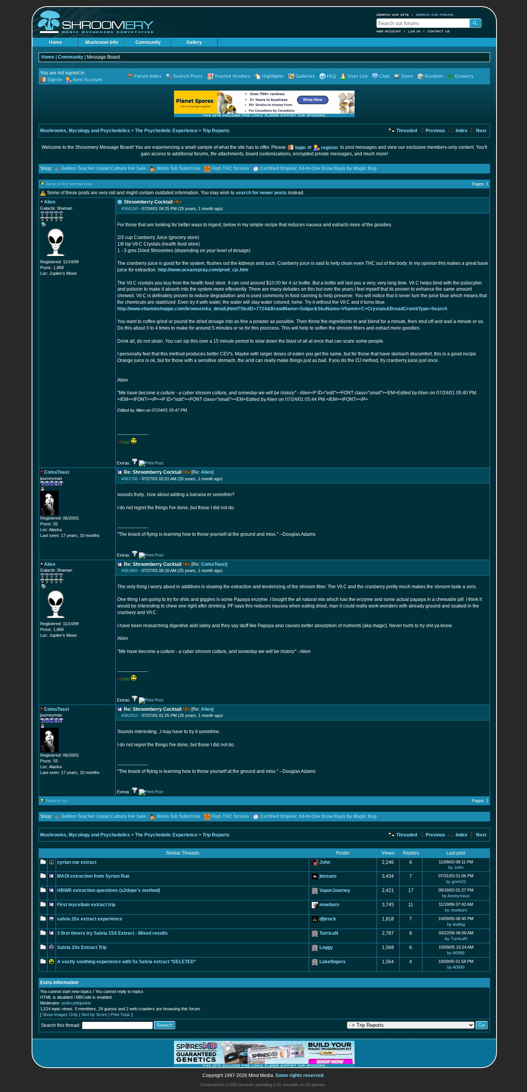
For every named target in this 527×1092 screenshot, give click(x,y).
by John (455, 867)
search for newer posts (261, 192)
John (324, 862)
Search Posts (188, 76)
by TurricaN (456, 938)
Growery (464, 76)
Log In (414, 31)
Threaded (406, 130)
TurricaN (328, 933)
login (300, 147)
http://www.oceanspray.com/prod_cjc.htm (203, 270)
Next (480, 130)
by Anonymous (456, 895)
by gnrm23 (456, 881)
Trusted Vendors (232, 76)
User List (358, 76)
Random (434, 76)
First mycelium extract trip (86, 904)
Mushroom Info (101, 42)
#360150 (130, 208)
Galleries (305, 76)
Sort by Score (94, 1014)
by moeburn (456, 910)
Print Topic (120, 1014)
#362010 (130, 715)
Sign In (54, 79)
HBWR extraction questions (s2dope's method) (108, 890)
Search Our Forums (435, 14)
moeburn (329, 904)
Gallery (194, 42)
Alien (206, 472)
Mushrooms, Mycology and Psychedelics (85, 130)
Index (461, 130)
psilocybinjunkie (76, 1003)
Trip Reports (216, 130)
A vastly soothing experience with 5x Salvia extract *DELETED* (126, 961)
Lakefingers (332, 961)
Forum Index (148, 76)
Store (407, 76)
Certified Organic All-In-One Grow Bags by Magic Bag (318, 168)
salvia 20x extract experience (89, 919)
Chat (384, 76)
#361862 (130, 570)
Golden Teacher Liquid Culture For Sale (103, 168)
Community (148, 42)
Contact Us (438, 31)
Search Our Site (393, 14)
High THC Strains (230, 168)
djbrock (327, 919)
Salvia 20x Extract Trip (81, 947)
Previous (434, 130)
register (329, 147)
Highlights (273, 76)
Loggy (326, 947)
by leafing (456, 924)
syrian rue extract (76, 862)
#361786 (130, 478)
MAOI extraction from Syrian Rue (93, 876)
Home (55, 42)
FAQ (331, 76)
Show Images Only (60, 1014)
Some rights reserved (299, 1075)
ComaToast (213, 564)
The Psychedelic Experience (166, 130)
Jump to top (57, 800)
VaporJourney (334, 890)
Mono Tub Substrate (179, 168)
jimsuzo (327, 876)
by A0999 (456, 953)
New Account (389, 31)
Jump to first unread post (69, 184)
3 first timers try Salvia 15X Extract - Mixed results (112, 933)
